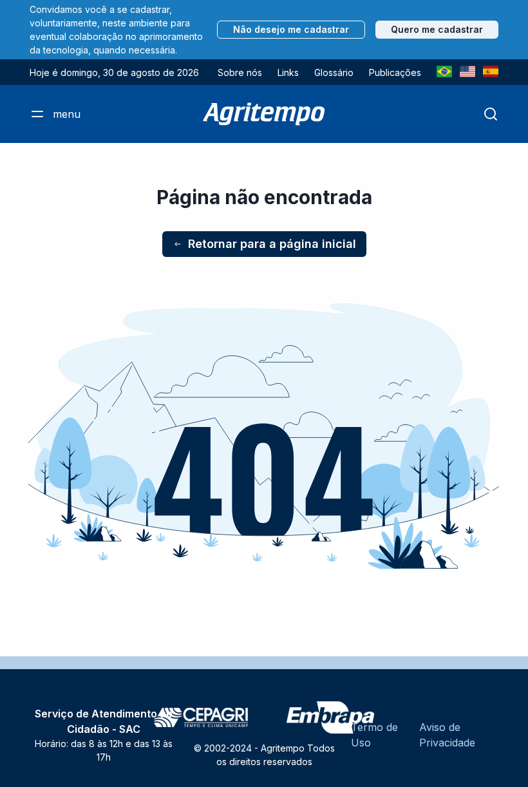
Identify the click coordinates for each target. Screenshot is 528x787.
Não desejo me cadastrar (291, 29)
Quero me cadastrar (437, 29)
